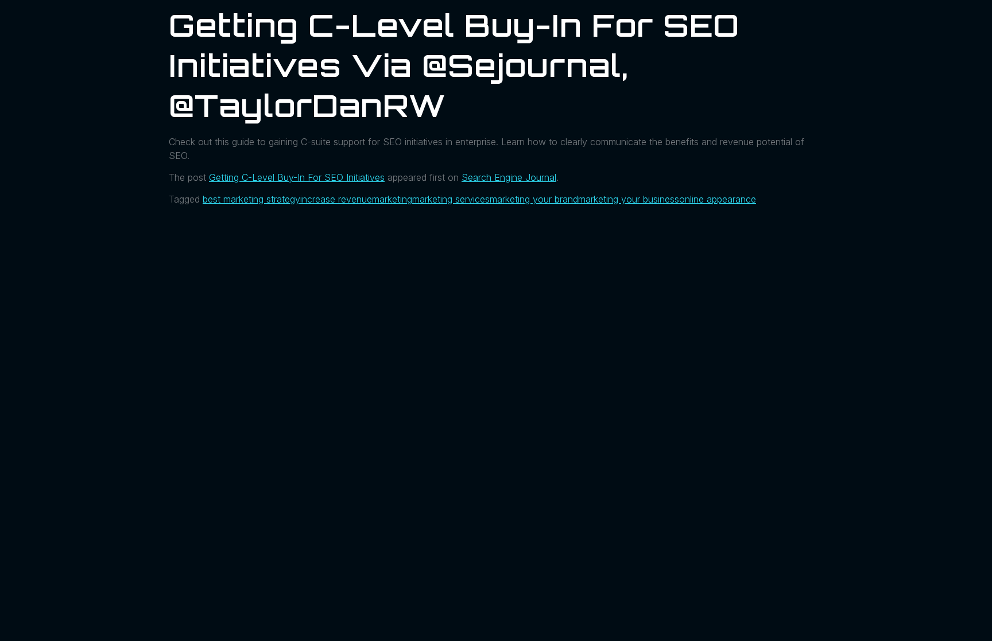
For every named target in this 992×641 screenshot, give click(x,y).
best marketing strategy (251, 199)
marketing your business (628, 199)
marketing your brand (534, 199)
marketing (392, 199)
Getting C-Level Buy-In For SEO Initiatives (297, 177)
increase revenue (336, 199)
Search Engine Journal (509, 177)
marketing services (451, 199)
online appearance (717, 199)
